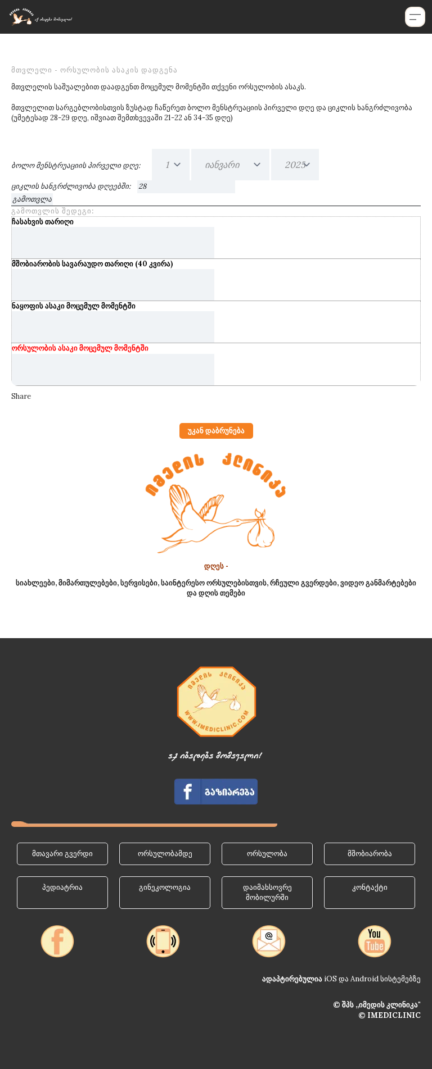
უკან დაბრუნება (216, 430)
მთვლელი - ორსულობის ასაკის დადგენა (94, 70)
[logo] (40, 17)
